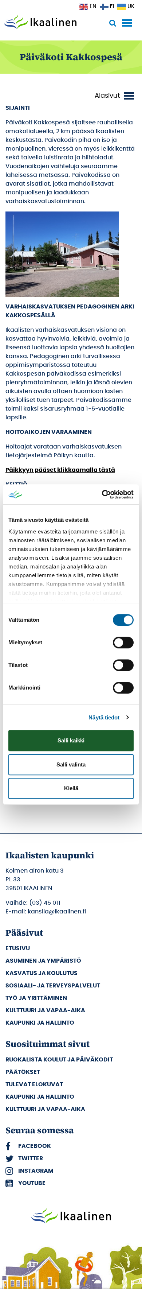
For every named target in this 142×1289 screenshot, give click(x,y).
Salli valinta (71, 764)
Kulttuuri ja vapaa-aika (45, 1010)
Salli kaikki (71, 740)
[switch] (123, 642)
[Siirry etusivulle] (40, 23)
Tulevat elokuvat (34, 1084)
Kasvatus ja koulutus (41, 973)
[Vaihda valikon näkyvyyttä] (115, 96)
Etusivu (17, 948)
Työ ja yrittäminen (36, 998)
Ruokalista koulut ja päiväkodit (59, 1060)
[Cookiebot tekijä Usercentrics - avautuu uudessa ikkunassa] (102, 494)
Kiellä (71, 788)
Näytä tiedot (103, 717)
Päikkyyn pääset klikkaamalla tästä (60, 470)
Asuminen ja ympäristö (43, 961)
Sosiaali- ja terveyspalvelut (52, 986)
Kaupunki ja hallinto (39, 1023)
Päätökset (22, 1072)
